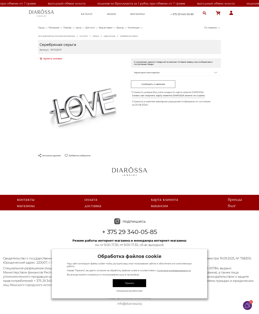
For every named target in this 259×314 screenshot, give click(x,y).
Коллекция (133, 27)
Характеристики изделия (146, 72)
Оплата (90, 199)
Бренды (235, 199)
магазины (137, 13)
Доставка (92, 205)
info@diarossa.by (129, 303)
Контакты (26, 199)
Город (41, 27)
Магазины (26, 205)
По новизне (210, 27)
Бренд (120, 27)
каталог (87, 13)
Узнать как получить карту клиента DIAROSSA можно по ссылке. (168, 95)
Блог (232, 205)
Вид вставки (105, 27)
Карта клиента (164, 199)
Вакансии (159, 205)
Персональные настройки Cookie (129, 291)
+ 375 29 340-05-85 (182, 14)
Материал (54, 27)
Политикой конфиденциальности (174, 270)
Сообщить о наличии (153, 84)
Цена (78, 27)
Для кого (90, 27)
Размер (67, 27)
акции (111, 13)
